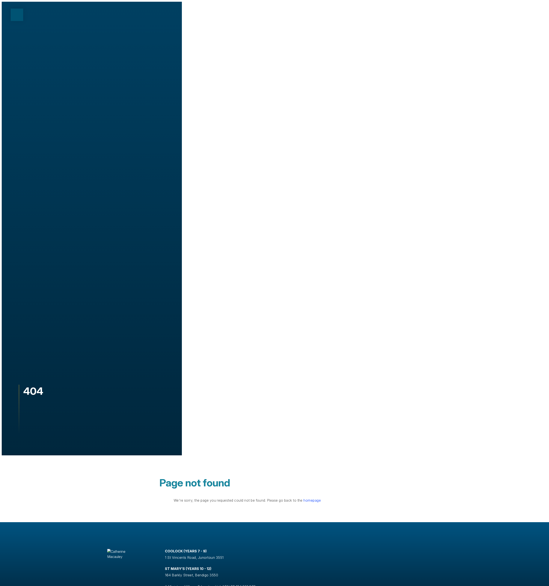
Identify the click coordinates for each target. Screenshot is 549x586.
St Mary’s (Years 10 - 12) (188, 569)
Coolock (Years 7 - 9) (186, 551)
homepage (312, 500)
